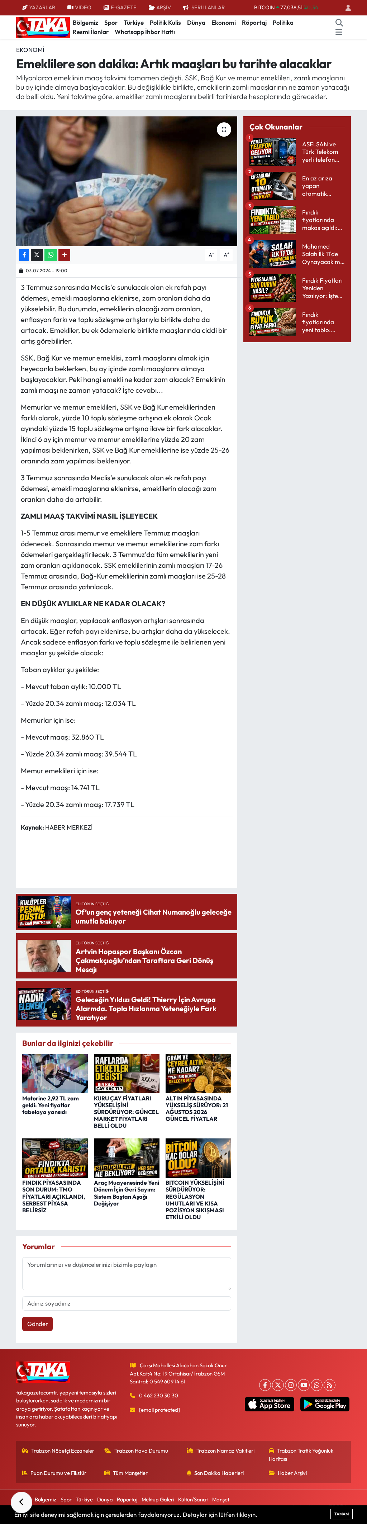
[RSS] (329, 1385)
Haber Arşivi (292, 1472)
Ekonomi (223, 22)
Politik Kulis (165, 22)
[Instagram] (291, 1385)
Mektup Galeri (158, 1499)
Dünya (196, 22)
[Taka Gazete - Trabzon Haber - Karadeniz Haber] (43, 26)
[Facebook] (265, 1385)
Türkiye (134, 22)
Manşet (220, 1499)
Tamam (341, 1513)
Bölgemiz (85, 22)
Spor (111, 22)
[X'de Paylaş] (37, 255)
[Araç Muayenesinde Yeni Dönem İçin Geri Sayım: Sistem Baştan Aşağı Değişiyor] (126, 1157)
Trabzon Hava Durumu (141, 1450)
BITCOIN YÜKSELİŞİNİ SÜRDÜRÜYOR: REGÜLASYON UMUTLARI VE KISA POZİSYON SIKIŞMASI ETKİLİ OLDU (195, 1200)
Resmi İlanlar (91, 32)
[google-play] (325, 1404)
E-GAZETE (124, 7)
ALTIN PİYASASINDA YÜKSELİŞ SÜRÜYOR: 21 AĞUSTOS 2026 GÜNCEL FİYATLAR (197, 1109)
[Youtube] (304, 1385)
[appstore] (269, 1404)
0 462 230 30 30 (158, 1395)
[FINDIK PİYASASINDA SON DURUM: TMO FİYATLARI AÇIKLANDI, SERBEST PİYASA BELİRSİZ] (55, 1157)
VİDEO (83, 7)
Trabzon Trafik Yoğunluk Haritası (301, 1454)
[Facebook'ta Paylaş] (24, 255)
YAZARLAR (42, 7)
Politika (283, 22)
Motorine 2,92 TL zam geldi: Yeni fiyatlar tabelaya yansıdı (50, 1105)
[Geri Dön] (21, 1502)
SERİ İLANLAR (208, 7)
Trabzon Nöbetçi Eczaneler (62, 1450)
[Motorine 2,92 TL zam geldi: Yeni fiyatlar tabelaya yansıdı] (55, 1073)
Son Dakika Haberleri (219, 1472)
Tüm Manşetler (130, 1472)
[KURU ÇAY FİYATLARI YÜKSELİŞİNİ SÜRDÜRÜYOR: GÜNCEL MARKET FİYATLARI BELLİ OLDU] (126, 1073)
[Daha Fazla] (64, 255)
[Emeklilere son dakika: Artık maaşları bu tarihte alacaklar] (126, 181)
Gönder (37, 1323)
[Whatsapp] (317, 1385)
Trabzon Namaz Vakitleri (225, 1450)
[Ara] (339, 22)
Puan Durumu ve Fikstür (58, 1472)
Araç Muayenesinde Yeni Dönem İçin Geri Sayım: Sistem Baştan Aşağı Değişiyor (126, 1193)
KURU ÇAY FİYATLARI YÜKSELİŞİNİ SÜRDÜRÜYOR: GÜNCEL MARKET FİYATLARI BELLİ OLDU (126, 1112)
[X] (278, 1385)
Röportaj (254, 22)
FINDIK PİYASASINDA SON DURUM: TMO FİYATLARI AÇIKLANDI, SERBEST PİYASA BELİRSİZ (53, 1196)
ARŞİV (163, 7)
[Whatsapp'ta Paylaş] (50, 255)
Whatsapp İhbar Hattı (145, 32)
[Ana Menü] (338, 32)
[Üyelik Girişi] (345, 7)
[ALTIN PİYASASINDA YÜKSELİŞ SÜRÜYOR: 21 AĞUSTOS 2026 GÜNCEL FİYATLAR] (198, 1073)
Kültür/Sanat (193, 1499)
